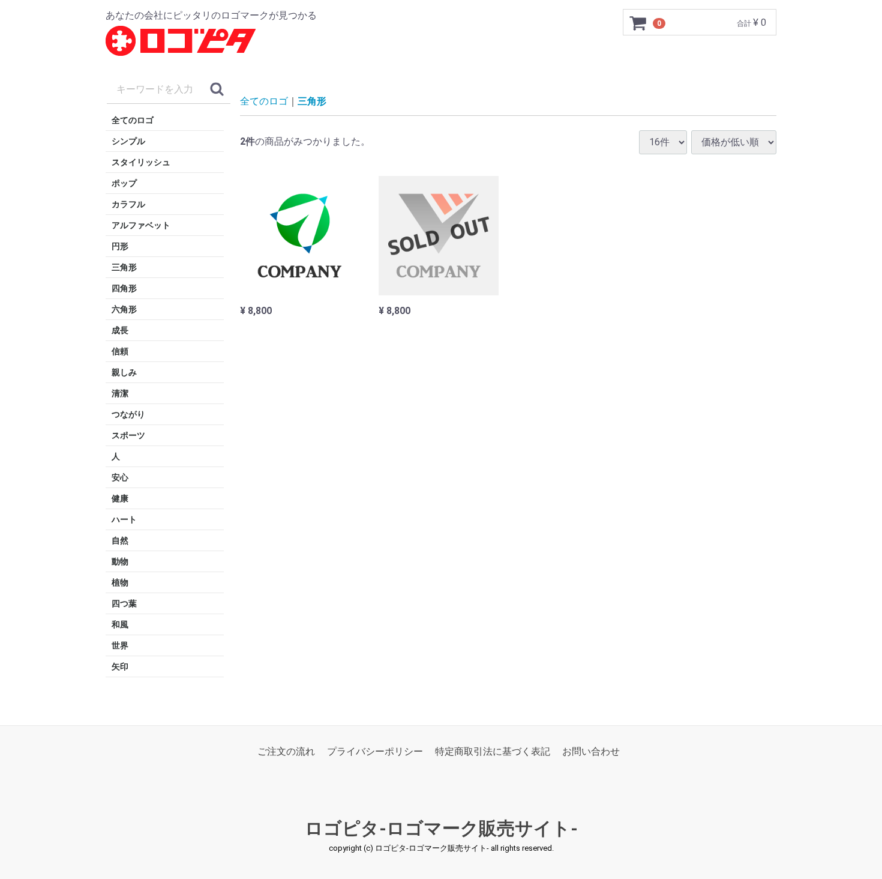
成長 (120, 330)
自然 (120, 540)
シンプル (128, 141)
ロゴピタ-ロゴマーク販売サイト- (441, 828)
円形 (120, 246)
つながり (128, 414)
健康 (120, 498)
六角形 (124, 309)
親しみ (124, 372)
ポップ (124, 183)
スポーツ (128, 435)
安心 (120, 477)
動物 (120, 561)
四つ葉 (124, 603)
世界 (120, 645)
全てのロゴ (133, 120)
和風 (120, 624)
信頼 (120, 351)
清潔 (120, 393)
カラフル (128, 204)
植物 (120, 582)
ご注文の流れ (286, 751)
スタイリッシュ (141, 162)
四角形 (124, 288)
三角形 (124, 267)
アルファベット (141, 225)
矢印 (120, 666)
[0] (638, 23)
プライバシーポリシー (375, 751)
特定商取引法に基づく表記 (492, 751)
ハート (124, 519)
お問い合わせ (591, 751)
